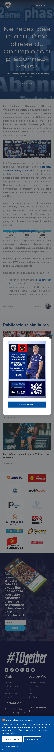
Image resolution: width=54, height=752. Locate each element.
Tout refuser (32, 739)
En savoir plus (8, 733)
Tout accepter (12, 739)
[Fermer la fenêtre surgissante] (50, 337)
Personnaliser (11, 746)
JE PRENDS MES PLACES (27, 404)
